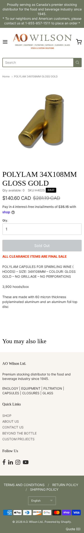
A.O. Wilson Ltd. (33, 521)
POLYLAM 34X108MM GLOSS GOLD (36, 76)
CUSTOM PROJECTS (18, 439)
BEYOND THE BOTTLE (19, 433)
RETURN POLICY (65, 485)
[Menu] (6, 42)
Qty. (5, 220)
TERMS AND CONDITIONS (24, 485)
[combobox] (37, 62)
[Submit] (77, 62)
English (36, 500)
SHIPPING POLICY (44, 489)
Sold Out (42, 245)
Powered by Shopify (58, 521)
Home (6, 76)
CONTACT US (13, 427)
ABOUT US (10, 421)
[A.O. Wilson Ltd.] (42, 41)
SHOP (6, 416)
